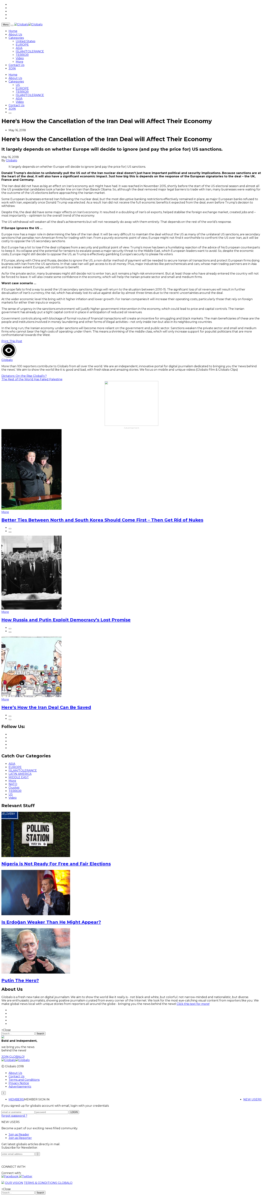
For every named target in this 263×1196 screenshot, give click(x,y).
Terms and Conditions (24, 1079)
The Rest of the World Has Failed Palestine (31, 379)
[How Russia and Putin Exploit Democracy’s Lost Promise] (31, 608)
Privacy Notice (19, 1083)
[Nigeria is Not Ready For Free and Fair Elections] (35, 856)
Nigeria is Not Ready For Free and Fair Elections (56, 863)
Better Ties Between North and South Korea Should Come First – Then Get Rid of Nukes (102, 520)
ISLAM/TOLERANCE (30, 51)
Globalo (11, 160)
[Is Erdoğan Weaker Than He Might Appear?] (35, 914)
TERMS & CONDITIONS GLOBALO (48, 1183)
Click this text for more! (193, 1004)
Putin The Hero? (20, 980)
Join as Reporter (20, 1138)
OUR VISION (14, 1183)
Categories (16, 38)
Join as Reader (19, 1134)
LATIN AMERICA (20, 774)
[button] (10, 1176)
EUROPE (22, 44)
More (19, 61)
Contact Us (16, 65)
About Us (15, 34)
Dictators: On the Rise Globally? (24, 376)
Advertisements (20, 1086)
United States (25, 41)
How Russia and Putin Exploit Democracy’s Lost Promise (66, 619)
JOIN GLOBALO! (13, 1056)
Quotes (14, 787)
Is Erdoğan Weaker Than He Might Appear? (51, 922)
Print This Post (11, 341)
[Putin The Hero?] (35, 972)
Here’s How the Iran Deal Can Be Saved (46, 707)
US (18, 85)
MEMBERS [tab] (16, 1099)
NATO (13, 784)
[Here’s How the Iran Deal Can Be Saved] (31, 696)
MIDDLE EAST (19, 777)
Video (20, 58)
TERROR (22, 55)
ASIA (19, 48)
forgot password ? (14, 1115)
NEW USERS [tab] (252, 1099)
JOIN (12, 68)
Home (13, 31)
